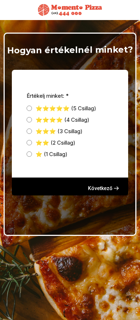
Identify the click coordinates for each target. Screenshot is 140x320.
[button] (103, 188)
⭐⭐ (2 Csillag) (55, 142)
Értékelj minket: (48, 95)
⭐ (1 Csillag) (51, 154)
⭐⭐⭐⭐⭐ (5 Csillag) (66, 108)
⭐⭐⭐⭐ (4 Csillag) (62, 119)
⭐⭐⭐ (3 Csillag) (59, 131)
